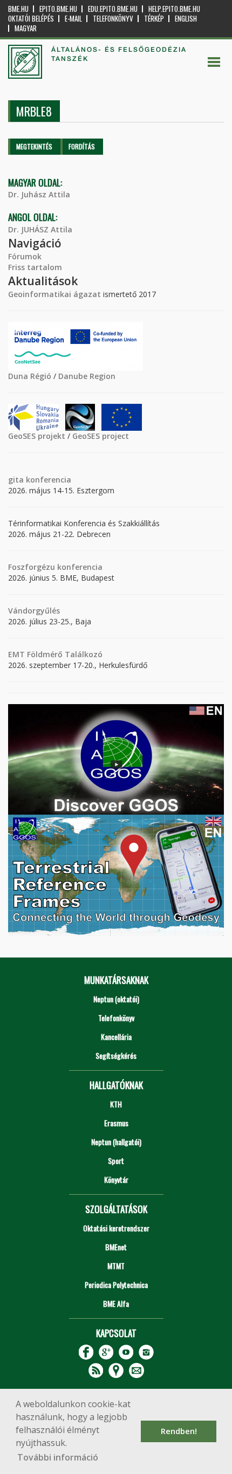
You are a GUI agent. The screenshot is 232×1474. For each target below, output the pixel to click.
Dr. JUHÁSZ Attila (40, 229)
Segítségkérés (116, 1055)
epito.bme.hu (58, 8)
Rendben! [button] (179, 1431)
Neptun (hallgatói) (116, 1141)
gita (16, 479)
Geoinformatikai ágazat (54, 294)
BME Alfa (116, 1303)
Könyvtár (116, 1179)
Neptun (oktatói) (116, 998)
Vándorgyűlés (34, 610)
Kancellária (116, 1036)
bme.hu (18, 8)
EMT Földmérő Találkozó (55, 654)
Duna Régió (29, 376)
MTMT (116, 1265)
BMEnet (116, 1246)
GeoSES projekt (36, 436)
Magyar (26, 28)
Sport (116, 1160)
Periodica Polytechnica (116, 1284)
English (186, 18)
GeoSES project (100, 436)
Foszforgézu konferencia (55, 567)
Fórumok (25, 256)
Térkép (154, 18)
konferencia (47, 479)
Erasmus (116, 1122)
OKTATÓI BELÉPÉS (31, 18)
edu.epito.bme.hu (113, 8)
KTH (116, 1104)
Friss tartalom (35, 267)
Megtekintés (34, 146)
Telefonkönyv (113, 18)
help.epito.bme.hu (174, 8)
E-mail (73, 18)
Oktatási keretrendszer (116, 1228)
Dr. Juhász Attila (39, 194)
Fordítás (82, 146)
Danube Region (86, 376)
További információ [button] (57, 1457)
